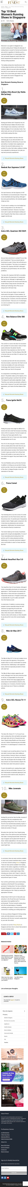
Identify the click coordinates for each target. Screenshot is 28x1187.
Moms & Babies (7, 1030)
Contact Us (4, 1149)
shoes (17, 862)
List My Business (5, 1132)
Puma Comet (11, 483)
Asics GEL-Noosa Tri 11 (16, 700)
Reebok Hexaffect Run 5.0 (12, 559)
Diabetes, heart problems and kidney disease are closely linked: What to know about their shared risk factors (20, 959)
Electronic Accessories (9, 1020)
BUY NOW (4, 490)
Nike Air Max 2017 (13, 631)
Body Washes (17, 925)
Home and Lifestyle (8, 1033)
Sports (5, 1036)
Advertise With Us (5, 1137)
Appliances (6, 1023)
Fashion (8, 20)
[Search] (25, 2)
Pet (5, 1039)
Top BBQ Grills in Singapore (18, 978)
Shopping (12, 20)
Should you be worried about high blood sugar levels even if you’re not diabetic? (7, 958)
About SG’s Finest (5, 1145)
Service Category (5, 1147)
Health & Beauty (7, 1027)
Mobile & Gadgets (8, 1017)
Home (2, 6)
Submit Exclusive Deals (6, 1139)
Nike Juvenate (15, 788)
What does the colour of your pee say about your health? (7, 979)
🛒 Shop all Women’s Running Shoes (13, 158)
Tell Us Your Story (5, 1134)
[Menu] (2, 2)
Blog (6, 6)
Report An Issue (5, 1151)
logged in (12, 1000)
